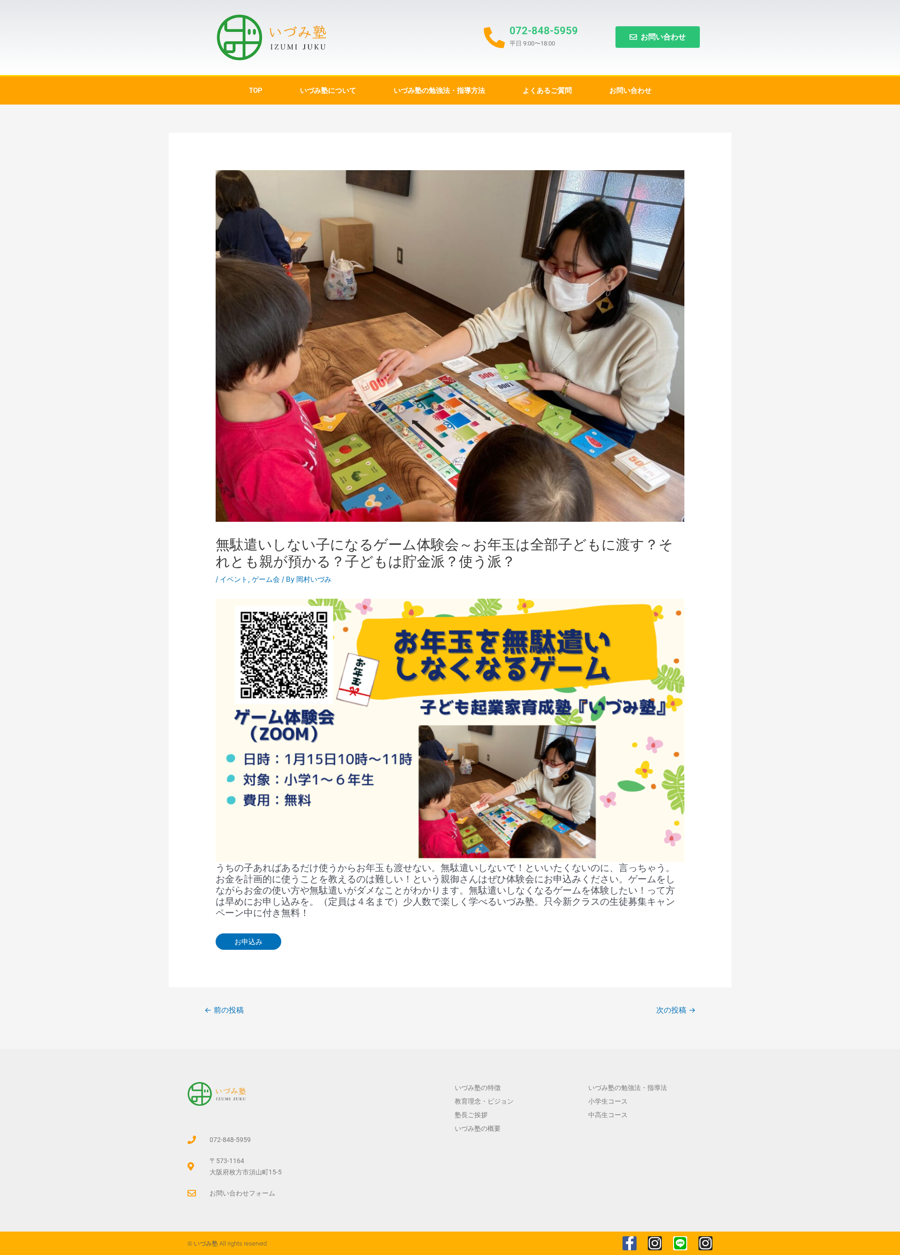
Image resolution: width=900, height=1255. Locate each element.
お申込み (248, 941)
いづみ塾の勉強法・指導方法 (439, 90)
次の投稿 (676, 1010)
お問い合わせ (630, 90)
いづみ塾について (328, 90)
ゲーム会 (266, 579)
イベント (234, 579)
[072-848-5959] (494, 37)
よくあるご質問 (547, 90)
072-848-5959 (544, 31)
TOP (255, 90)
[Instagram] (655, 1243)
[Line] (680, 1243)
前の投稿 (224, 1010)
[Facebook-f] (629, 1243)
